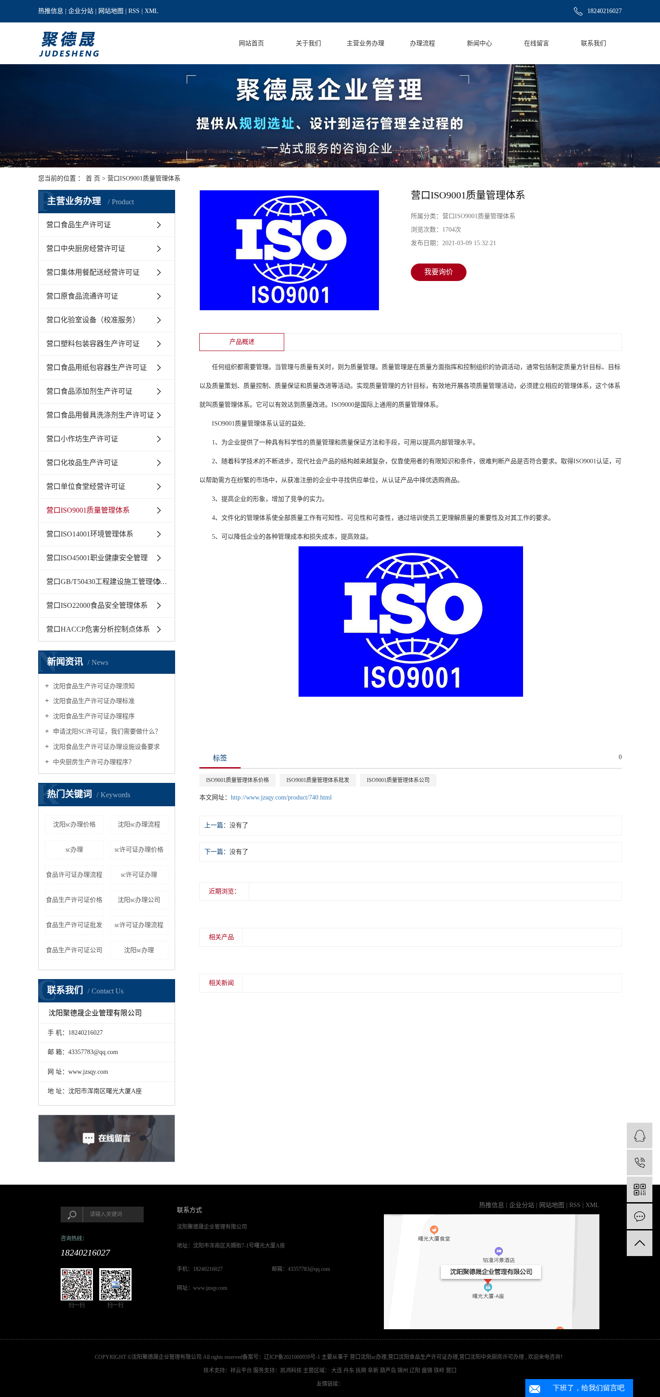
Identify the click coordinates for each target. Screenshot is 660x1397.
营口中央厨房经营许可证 (85, 248)
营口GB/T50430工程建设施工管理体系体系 (110, 581)
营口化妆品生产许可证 (82, 462)
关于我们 (308, 43)
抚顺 (362, 1370)
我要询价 (438, 272)
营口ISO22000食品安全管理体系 (97, 605)
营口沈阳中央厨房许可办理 (491, 1357)
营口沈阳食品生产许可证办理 (423, 1357)
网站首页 (251, 43)
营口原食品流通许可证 (82, 296)
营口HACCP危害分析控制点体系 (98, 629)
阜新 (374, 1370)
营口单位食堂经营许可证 (85, 486)
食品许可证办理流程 (74, 874)
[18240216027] (639, 1162)
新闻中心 (479, 43)
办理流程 (422, 43)
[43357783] (639, 1135)
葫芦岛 (388, 1370)
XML (151, 11)
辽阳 (415, 1370)
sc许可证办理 (139, 874)
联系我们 (593, 43)
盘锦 (428, 1370)
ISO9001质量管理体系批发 (317, 780)
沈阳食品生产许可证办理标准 (93, 701)
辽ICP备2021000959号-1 (292, 1357)
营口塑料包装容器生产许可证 (93, 343)
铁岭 (440, 1370)
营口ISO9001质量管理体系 (143, 178)
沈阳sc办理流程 (139, 824)
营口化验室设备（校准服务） (93, 320)
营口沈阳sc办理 (368, 1357)
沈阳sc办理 (139, 950)
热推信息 (50, 11)
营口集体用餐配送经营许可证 (93, 272)
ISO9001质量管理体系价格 (237, 780)
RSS (134, 11)
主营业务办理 (365, 43)
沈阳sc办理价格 (74, 824)
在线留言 (536, 43)
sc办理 (74, 849)
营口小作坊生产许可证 (82, 439)
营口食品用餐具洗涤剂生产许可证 (100, 415)
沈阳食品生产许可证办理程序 (93, 716)
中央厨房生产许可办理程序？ (93, 762)
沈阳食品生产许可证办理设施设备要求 (105, 746)
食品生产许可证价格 (74, 899)
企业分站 (80, 11)
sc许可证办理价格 (138, 849)
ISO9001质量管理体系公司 (398, 780)
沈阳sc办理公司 (139, 899)
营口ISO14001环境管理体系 (89, 534)
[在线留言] (639, 1216)
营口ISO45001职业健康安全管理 (97, 558)
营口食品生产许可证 (78, 224)
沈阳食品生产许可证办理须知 (93, 686)
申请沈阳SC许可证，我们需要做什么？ (106, 731)
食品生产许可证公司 (74, 950)
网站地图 (110, 11)
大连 (337, 1370)
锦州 (403, 1370)
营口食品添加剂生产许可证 (89, 391)
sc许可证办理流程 (138, 925)
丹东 (349, 1370)
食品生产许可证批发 (74, 925)
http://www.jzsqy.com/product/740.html (281, 797)
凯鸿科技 (291, 1370)
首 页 (93, 178)
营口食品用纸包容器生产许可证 (96, 367)
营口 (451, 1370)
